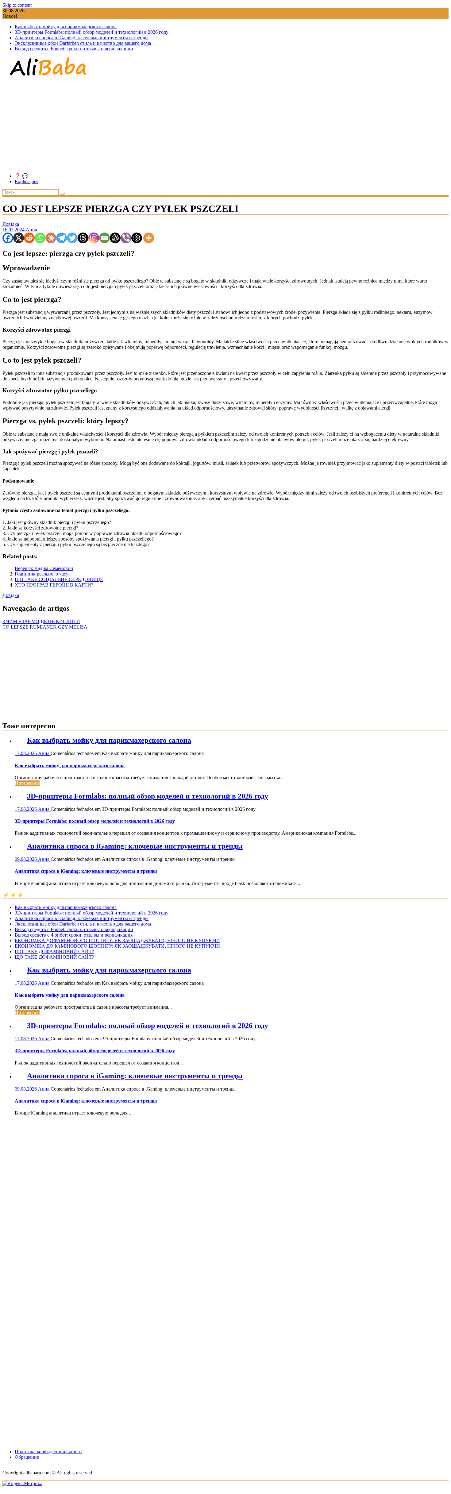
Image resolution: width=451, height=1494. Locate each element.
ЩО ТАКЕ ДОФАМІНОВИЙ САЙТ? (54, 951)
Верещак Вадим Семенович (44, 568)
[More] (148, 238)
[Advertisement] (225, 125)
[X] (18, 238)
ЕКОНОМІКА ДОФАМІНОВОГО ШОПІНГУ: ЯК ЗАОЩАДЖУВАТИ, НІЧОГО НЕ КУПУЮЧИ (117, 940)
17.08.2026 (26, 753)
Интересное (27, 783)
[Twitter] (72, 238)
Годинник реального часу (41, 573)
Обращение (27, 1457)
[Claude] (50, 238)
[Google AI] (136, 238)
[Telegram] (61, 238)
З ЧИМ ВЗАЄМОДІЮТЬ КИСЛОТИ (41, 621)
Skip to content (17, 5)
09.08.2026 (26, 859)
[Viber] (126, 238)
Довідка (10, 224)
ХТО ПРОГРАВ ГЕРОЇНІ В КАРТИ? (54, 584)
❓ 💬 (21, 176)
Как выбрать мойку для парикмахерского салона (66, 26)
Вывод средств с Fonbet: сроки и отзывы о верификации (74, 48)
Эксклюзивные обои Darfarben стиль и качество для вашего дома (83, 43)
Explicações (26, 181)
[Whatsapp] (40, 238)
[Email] (104, 238)
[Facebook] (7, 238)
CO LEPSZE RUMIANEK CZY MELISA (44, 627)
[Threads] (83, 238)
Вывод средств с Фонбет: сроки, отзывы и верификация (74, 935)
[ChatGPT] (115, 238)
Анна (31, 229)
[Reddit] (29, 238)
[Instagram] (93, 238)
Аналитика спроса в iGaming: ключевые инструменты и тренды (81, 37)
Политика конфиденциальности (48, 1451)
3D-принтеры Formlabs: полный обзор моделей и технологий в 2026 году (91, 32)
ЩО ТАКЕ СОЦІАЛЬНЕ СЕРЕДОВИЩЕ (59, 579)
